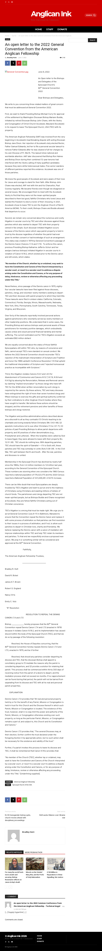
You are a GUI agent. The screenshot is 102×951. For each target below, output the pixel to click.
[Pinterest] (18, 63)
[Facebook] (6, 2)
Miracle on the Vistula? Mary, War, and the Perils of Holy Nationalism (35, 874)
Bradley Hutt (12, 57)
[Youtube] (12, 2)
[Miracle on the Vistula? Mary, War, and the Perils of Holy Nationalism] (35, 864)
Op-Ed (14, 36)
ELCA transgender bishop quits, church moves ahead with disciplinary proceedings (18, 817)
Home (7, 36)
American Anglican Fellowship (24, 782)
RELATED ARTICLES (14, 852)
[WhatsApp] (24, 63)
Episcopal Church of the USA (22, 785)
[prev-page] (6, 887)
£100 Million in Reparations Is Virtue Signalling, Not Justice (55, 874)
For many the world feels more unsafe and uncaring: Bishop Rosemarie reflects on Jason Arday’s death (14, 877)
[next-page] (10, 887)
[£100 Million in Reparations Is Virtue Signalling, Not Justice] (56, 864)
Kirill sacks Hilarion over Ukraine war (52, 816)
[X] (9, 2)
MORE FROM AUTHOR (33, 852)
